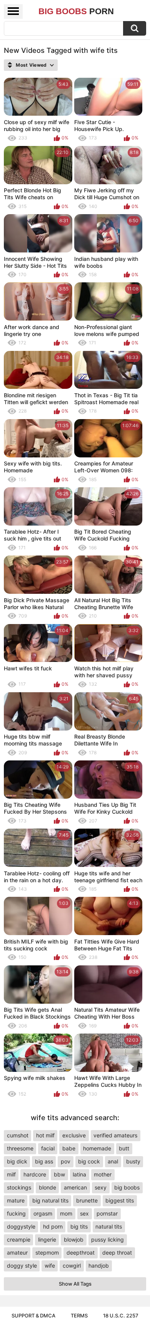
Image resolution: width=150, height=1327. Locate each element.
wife (50, 1265)
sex (84, 1213)
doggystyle (21, 1226)
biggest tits (119, 1200)
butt (124, 1148)
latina (79, 1174)
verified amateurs (115, 1135)
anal (113, 1161)
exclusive (74, 1135)
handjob (98, 1265)
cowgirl (72, 1265)
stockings (19, 1187)
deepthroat (81, 1252)
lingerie (47, 1239)
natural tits (108, 1226)
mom (66, 1213)
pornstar (107, 1213)
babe (68, 1148)
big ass (44, 1161)
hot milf (45, 1135)
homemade (97, 1148)
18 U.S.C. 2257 (120, 1315)
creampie (18, 1239)
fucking (16, 1213)
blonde (47, 1187)
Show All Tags (75, 1284)
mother (103, 1174)
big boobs (127, 1187)
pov (65, 1161)
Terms (79, 1315)
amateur (17, 1252)
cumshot (17, 1135)
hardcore (34, 1174)
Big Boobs (76, 11)
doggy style (22, 1265)
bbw (59, 1174)
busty (133, 1161)
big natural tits (50, 1200)
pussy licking (107, 1239)
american (75, 1187)
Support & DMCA (33, 1315)
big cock (89, 1161)
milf (11, 1174)
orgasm (42, 1213)
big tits (79, 1226)
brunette (87, 1200)
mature (16, 1200)
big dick (17, 1161)
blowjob (73, 1239)
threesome (20, 1148)
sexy (101, 1187)
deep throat (117, 1252)
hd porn (53, 1226)
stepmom (47, 1252)
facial (48, 1148)
